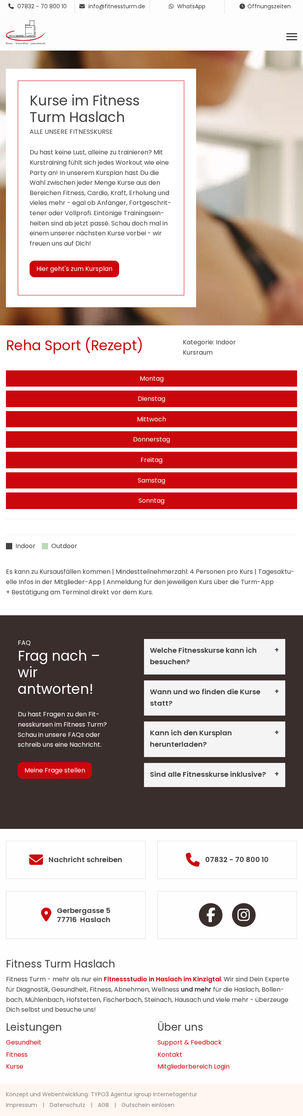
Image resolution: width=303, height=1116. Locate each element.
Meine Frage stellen (54, 770)
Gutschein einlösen (148, 1105)
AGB (103, 1105)
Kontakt (169, 1054)
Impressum (21, 1105)
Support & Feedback (189, 1042)
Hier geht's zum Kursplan (74, 268)
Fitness (17, 1054)
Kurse (14, 1066)
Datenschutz (67, 1105)
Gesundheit (23, 1042)
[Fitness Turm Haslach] (25, 31)
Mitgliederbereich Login (193, 1066)
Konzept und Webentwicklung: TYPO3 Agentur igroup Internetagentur (101, 1094)
